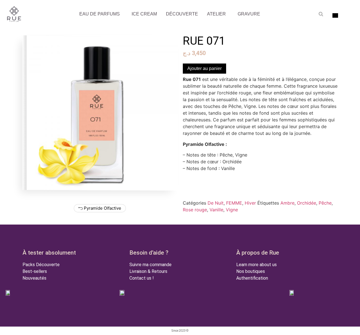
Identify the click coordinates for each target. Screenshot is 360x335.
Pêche (325, 203)
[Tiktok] (207, 235)
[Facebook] (152, 235)
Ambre (287, 203)
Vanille (216, 209)
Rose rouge (195, 209)
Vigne (232, 209)
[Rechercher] (321, 14)
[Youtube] (171, 235)
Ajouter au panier (204, 68)
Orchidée (306, 203)
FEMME (234, 203)
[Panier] (350, 15)
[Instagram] (189, 235)
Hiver (250, 203)
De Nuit (216, 203)
